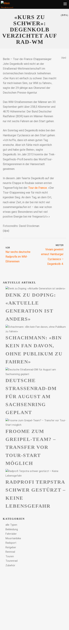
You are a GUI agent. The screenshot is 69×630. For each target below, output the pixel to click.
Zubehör (10, 565)
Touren (9, 556)
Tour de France (37, 187)
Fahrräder (11, 533)
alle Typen (11, 524)
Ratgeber (10, 547)
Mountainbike (13, 538)
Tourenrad (11, 560)
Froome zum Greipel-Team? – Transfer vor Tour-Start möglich (30, 447)
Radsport (10, 542)
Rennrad (10, 551)
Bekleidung (11, 529)
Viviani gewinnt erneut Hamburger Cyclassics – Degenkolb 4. (52, 255)
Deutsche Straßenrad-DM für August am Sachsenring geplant (31, 396)
